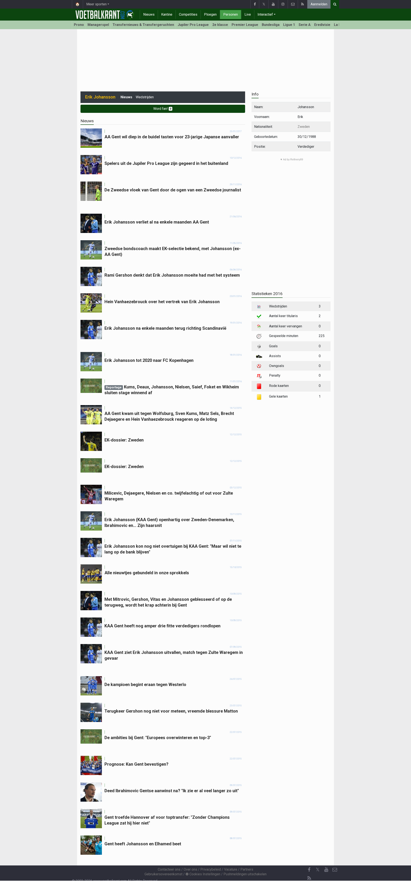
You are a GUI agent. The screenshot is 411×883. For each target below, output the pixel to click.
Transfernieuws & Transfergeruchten (143, 25)
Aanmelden (319, 4)
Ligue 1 (289, 25)
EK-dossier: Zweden (124, 440)
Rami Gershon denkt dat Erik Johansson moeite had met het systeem (172, 275)
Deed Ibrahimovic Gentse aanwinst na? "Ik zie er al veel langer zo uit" (171, 790)
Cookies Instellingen (204, 874)
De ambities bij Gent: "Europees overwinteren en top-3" (157, 737)
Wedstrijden (145, 97)
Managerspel (98, 25)
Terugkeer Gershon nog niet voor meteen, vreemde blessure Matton (171, 711)
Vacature (230, 869)
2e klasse (220, 25)
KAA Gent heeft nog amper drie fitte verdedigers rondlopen (162, 625)
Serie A (305, 25)
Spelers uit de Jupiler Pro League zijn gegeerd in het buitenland (166, 163)
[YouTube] (273, 4)
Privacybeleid (210, 869)
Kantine (166, 14)
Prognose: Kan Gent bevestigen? (136, 764)
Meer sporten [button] (96, 4)
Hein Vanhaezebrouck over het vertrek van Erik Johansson (162, 301)
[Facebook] (254, 4)
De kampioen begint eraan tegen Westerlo (145, 684)
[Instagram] (283, 4)
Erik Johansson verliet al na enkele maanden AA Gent (156, 222)
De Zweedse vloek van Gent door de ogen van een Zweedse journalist (172, 189)
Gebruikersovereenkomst (163, 874)
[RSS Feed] (302, 4)
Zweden (304, 127)
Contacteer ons (169, 869)
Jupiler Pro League (193, 25)
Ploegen (210, 14)
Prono (79, 25)
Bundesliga (271, 25)
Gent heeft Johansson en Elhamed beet (142, 843)
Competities (188, 14)
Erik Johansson (100, 97)
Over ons (190, 869)
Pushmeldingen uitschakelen (245, 874)
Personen (230, 14)
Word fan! (162, 109)
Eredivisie (322, 25)
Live (247, 14)
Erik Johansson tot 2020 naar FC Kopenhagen (149, 360)
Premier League (245, 25)
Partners (246, 869)
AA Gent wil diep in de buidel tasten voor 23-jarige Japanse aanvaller (171, 136)
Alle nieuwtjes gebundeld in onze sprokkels (146, 572)
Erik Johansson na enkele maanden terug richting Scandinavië (165, 328)
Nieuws (149, 14)
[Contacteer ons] (293, 4)
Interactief (265, 14)
